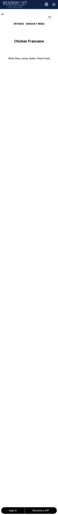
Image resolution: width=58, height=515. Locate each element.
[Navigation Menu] (54, 4)
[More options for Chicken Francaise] (49, 17)
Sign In (13, 510)
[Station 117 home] (15, 4)
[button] (3, 14)
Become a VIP (41, 510)
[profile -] (46, 4)
